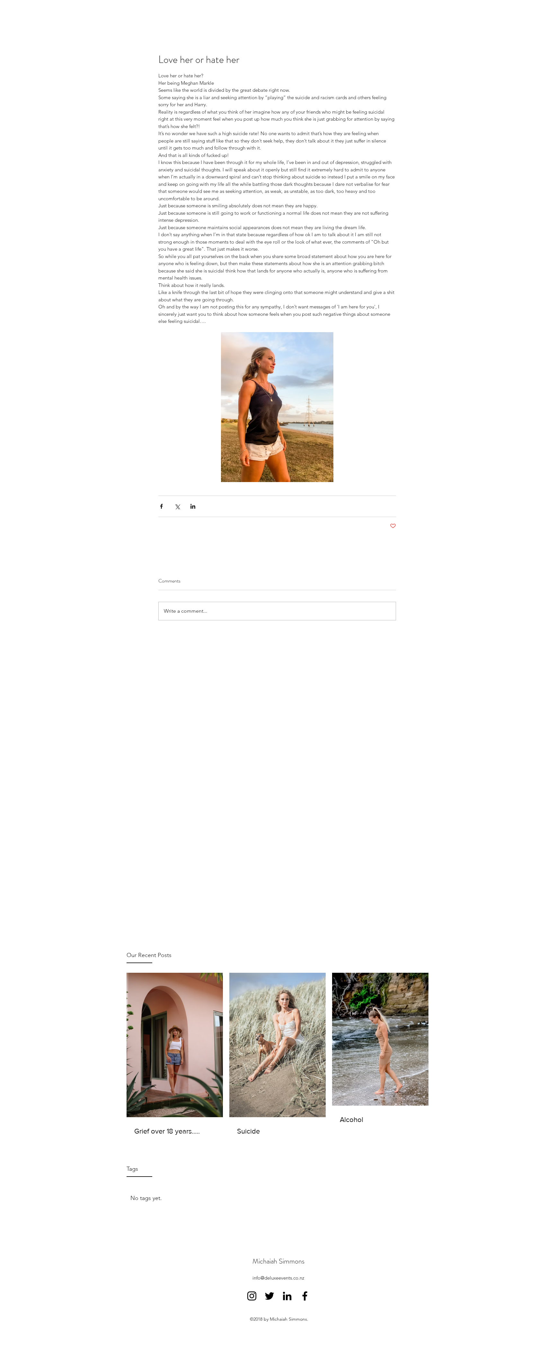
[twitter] (269, 1296)
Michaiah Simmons (278, 1261)
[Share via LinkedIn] (193, 506)
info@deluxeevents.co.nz (278, 1278)
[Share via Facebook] (161, 506)
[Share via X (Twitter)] (177, 506)
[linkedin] (287, 1296)
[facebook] (305, 1296)
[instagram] (252, 1296)
